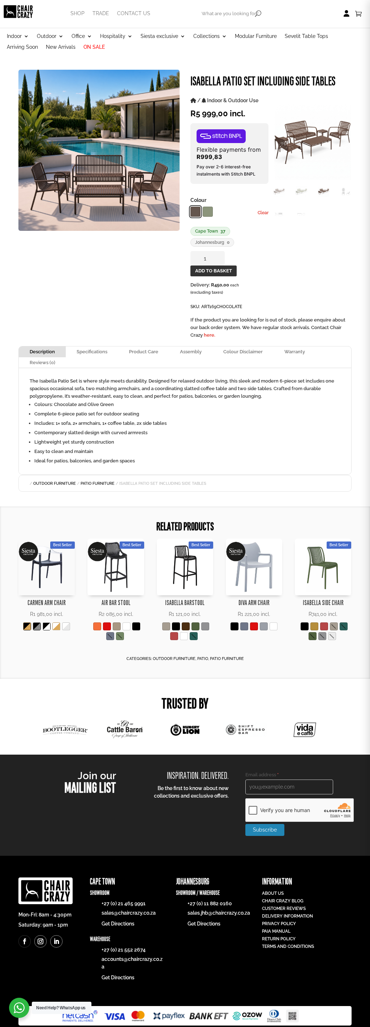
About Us (273, 893)
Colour (198, 200)
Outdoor (46, 36)
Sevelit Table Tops (306, 36)
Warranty (294, 351)
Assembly (191, 351)
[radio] (195, 212)
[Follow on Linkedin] (56, 941)
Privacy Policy (279, 923)
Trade (100, 13)
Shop (77, 13)
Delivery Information (287, 916)
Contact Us (133, 13)
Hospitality (112, 36)
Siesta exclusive (159, 36)
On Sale (94, 47)
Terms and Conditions (288, 946)
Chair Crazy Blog (283, 900)
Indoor (14, 36)
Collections (206, 36)
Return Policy (279, 938)
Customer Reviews (284, 908)
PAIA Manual (276, 931)
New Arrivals (61, 47)
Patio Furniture (98, 483)
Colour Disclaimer (243, 351)
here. (209, 335)
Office (78, 36)
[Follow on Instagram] (40, 941)
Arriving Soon (22, 47)
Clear (263, 212)
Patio (202, 658)
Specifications (92, 351)
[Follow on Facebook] (24, 941)
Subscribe (265, 830)
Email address (262, 774)
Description (42, 351)
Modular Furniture (256, 36)
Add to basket (213, 270)
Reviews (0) (42, 362)
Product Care (143, 351)
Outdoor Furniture (54, 483)
